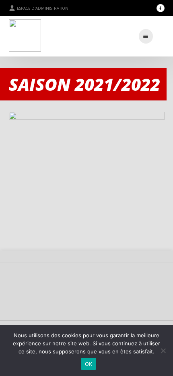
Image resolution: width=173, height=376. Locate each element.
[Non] (163, 351)
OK (89, 364)
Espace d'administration (42, 8)
